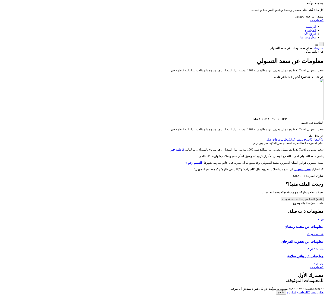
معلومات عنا (308, 37)
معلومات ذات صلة (279, 139)
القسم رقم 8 (194, 162)
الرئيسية (311, 26)
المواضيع (310, 30)
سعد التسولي (302, 169)
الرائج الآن (310, 33)
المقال (317, 139)
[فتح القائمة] (316, 45)
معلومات (317, 48)
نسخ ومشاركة (302, 139)
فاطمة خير (177, 149)
